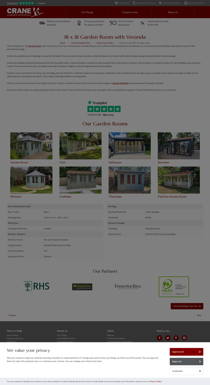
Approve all (178, 351)
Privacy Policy (156, 381)
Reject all (176, 361)
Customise (177, 371)
